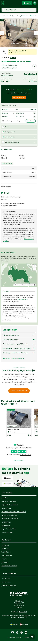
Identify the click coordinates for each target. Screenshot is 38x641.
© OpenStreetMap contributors (24, 285)
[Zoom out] (34, 269)
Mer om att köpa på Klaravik (12, 358)
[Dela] (35, 66)
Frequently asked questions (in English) (14, 511)
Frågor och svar (6, 508)
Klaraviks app (6, 525)
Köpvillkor (5, 498)
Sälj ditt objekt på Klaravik (10, 505)
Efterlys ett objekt (7, 532)
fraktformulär (22, 299)
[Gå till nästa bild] (34, 417)
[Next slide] (36, 33)
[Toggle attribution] (34, 285)
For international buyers (9, 515)
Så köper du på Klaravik (9, 501)
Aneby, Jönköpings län (10, 65)
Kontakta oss (6, 578)
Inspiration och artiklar (9, 529)
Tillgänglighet (6, 552)
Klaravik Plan (5, 548)
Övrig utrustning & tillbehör (19, 16)
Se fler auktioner (14, 53)
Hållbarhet (5, 562)
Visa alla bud (30, 121)
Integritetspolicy (7, 555)
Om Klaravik (5, 545)
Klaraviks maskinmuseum (9, 566)
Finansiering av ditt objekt (10, 518)
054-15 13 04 (23, 612)
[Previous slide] (2, 33)
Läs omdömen (19, 460)
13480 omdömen (25, 455)
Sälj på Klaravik (17, 97)
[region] (19, 275)
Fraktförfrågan (6, 522)
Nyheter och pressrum (9, 585)
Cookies (4, 559)
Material (27, 637)
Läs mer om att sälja (17, 391)
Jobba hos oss (6, 582)
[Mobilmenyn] (34, 3)
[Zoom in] (34, 266)
